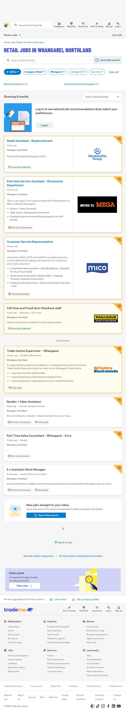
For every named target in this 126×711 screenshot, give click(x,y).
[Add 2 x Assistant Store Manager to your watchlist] (117, 469)
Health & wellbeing (56, 667)
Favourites (97, 610)
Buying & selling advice (97, 634)
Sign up (109, 26)
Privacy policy (65, 697)
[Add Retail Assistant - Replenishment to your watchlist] (117, 140)
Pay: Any (96, 71)
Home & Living (14, 642)
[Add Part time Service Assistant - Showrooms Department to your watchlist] (117, 181)
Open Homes (53, 634)
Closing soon (14, 634)
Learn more (60, 599)
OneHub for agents (56, 638)
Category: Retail (33, 71)
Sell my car (92, 642)
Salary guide (13, 671)
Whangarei (56, 71)
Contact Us (117, 697)
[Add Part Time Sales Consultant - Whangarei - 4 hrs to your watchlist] (117, 435)
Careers (32, 697)
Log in (118, 26)
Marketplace (14, 621)
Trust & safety (93, 663)
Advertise (53, 697)
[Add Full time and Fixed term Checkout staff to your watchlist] (117, 307)
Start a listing (69, 610)
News (42, 697)
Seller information (95, 671)
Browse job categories (18, 655)
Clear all (113, 72)
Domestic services (55, 659)
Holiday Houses (94, 686)
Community (93, 650)
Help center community (97, 675)
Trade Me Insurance (13, 686)
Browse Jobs (11, 34)
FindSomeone (115, 686)
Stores (11, 630)
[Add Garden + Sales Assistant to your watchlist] (117, 401)
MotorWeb (56, 686)
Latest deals (13, 626)
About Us (20, 697)
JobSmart (12, 663)
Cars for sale (92, 626)
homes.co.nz (36, 686)
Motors (90, 621)
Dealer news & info (95, 638)
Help (89, 655)
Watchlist (83, 610)
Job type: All (77, 71)
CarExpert (73, 686)
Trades (50, 655)
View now (23, 585)
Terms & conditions (81, 697)
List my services (54, 671)
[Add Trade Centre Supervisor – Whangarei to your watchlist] (117, 350)
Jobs (10, 650)
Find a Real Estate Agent (58, 642)
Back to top (65, 542)
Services (52, 650)
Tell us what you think (87, 599)
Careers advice (15, 659)
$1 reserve (13, 638)
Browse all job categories (38, 555)
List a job (117, 34)
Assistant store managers (81, 84)
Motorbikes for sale (96, 630)
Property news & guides (58, 626)
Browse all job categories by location (81, 555)
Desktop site (8, 697)
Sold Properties (54, 630)
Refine (13, 71)
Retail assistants (16, 84)
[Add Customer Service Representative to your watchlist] (117, 241)
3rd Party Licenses (95, 667)
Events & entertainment (58, 663)
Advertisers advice (16, 667)
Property (52, 621)
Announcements (94, 659)
